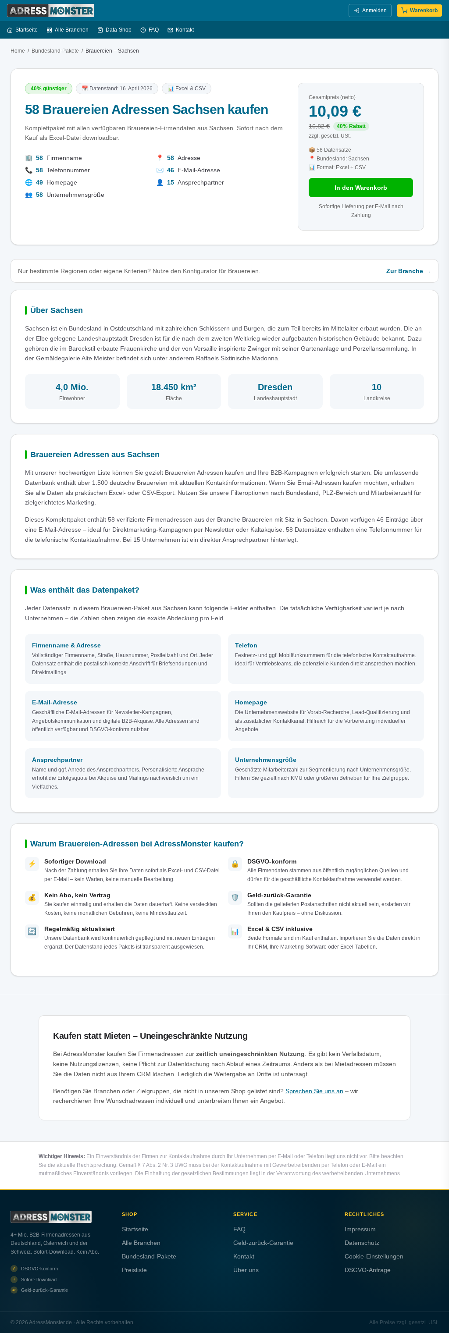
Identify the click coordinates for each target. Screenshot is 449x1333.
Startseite (26, 30)
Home (18, 51)
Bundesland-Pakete (55, 51)
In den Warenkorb (361, 187)
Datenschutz (362, 1242)
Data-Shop (119, 30)
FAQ (154, 30)
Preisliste (134, 1269)
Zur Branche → (408, 270)
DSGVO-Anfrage (368, 1269)
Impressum (360, 1229)
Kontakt (185, 30)
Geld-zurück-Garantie (263, 1242)
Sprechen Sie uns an (314, 1091)
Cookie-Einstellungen (374, 1256)
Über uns (246, 1269)
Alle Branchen (72, 30)
